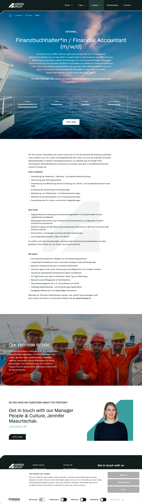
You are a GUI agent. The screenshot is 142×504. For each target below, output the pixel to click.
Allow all (123, 475)
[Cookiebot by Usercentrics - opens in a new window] (14, 499)
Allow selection (123, 482)
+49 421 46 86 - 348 (18, 426)
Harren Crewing (39, 469)
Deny (123, 489)
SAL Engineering (70, 469)
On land (28, 15)
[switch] (64, 499)
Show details (115, 500)
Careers (18, 15)
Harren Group (38, 465)
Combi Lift (67, 465)
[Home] (10, 15)
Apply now (71, 122)
